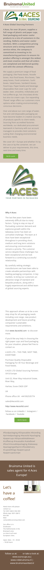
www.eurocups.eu (21, 556)
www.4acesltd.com (18, 330)
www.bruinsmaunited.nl (22, 563)
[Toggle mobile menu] (40, 3)
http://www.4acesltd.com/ (17, 406)
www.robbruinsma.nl (21, 559)
